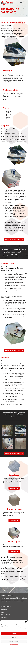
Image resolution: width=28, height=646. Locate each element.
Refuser (14, 637)
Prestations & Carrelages (6, 606)
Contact (2, 612)
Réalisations (3, 611)
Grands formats (4, 607)
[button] (26, 622)
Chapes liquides (4, 609)
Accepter (14, 633)
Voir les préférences (14, 641)
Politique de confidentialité (14, 644)
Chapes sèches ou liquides (15, 598)
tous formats (10, 600)
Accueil (2, 604)
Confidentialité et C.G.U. (5, 614)
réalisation (3, 560)
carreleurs (6, 593)
